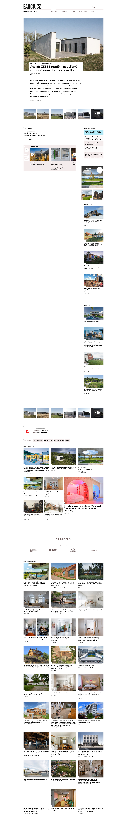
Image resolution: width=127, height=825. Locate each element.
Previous (32, 154)
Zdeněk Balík (31, 131)
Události (93, 11)
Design (73, 11)
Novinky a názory (83, 11)
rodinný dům (48, 440)
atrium (67, 440)
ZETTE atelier (33, 100)
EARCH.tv (73, 8)
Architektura (54, 11)
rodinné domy (47, 63)
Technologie (64, 11)
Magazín (53, 8)
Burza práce (84, 8)
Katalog (63, 8)
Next (74, 154)
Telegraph (34, 146)
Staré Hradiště (59, 440)
